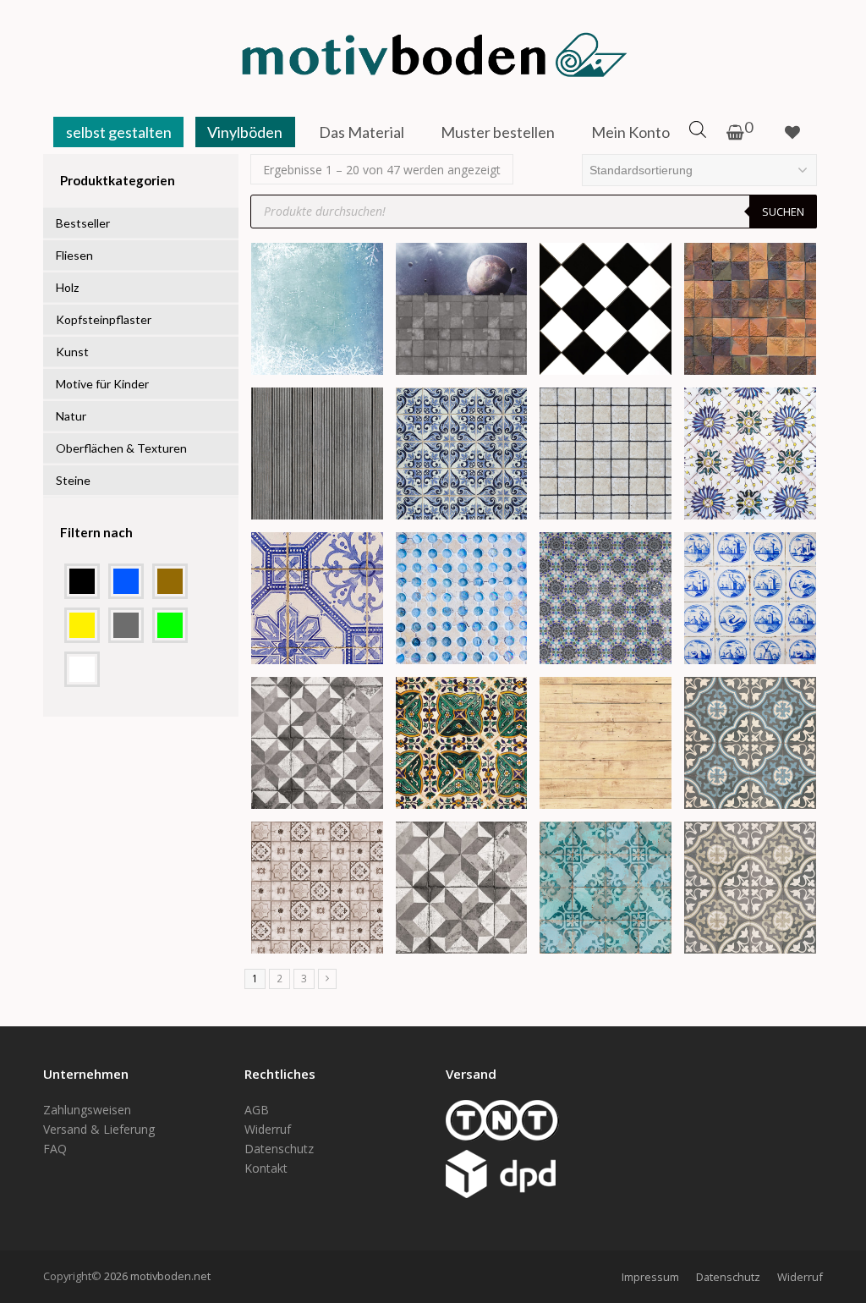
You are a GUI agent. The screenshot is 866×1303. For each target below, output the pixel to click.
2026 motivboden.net (157, 1276)
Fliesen (74, 255)
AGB (256, 1110)
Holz (67, 287)
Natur (71, 416)
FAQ (55, 1149)
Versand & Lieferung (99, 1129)
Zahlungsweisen (87, 1110)
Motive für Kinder (102, 384)
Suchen (783, 211)
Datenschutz (279, 1149)
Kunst (72, 351)
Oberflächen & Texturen (121, 448)
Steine (73, 480)
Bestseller (83, 223)
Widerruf (267, 1129)
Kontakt (266, 1168)
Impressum (650, 1276)
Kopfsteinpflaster (103, 319)
